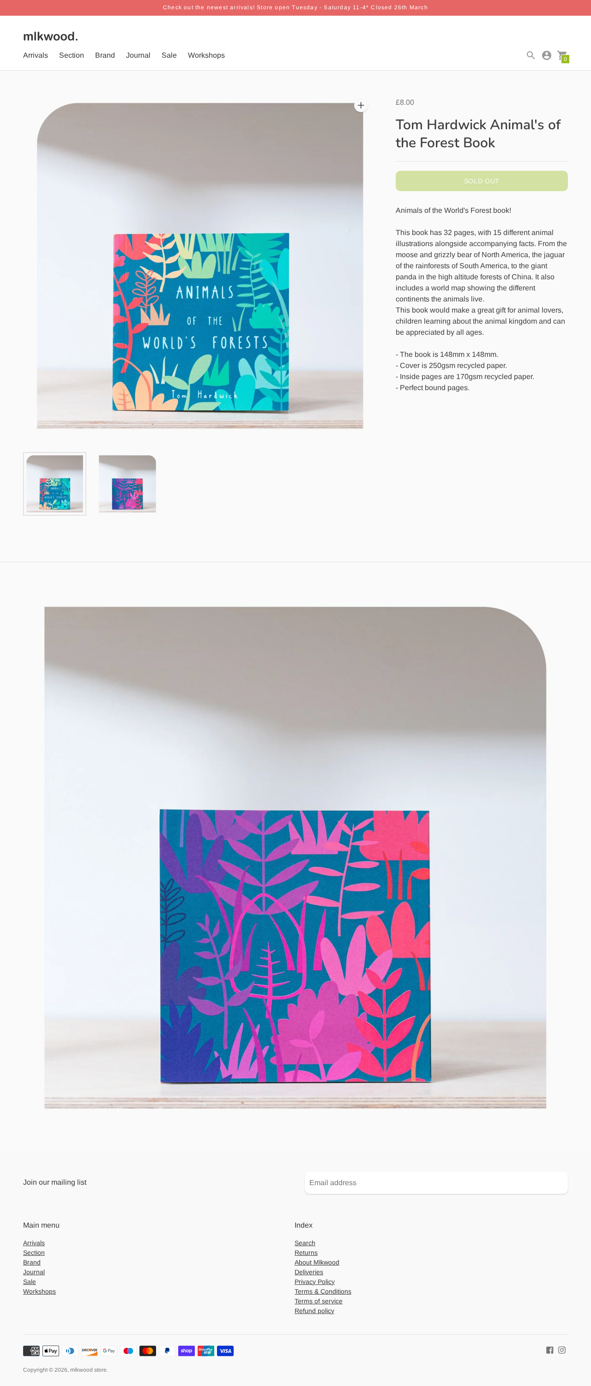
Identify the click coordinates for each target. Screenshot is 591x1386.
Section (71, 55)
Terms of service (319, 1301)
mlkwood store (88, 1370)
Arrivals (35, 55)
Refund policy (314, 1310)
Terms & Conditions (323, 1291)
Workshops (206, 55)
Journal (138, 55)
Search (305, 1243)
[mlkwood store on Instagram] (562, 1350)
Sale (169, 55)
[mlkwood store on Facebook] (550, 1350)
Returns (306, 1252)
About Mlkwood (317, 1262)
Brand (105, 55)
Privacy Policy (315, 1281)
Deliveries (309, 1272)
